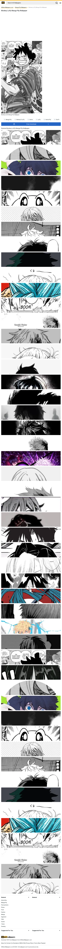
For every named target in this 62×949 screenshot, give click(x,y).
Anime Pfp (48, 119)
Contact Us (10, 943)
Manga (3, 914)
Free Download (31, 124)
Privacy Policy (29, 943)
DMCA (21, 943)
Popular (43, 943)
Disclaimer (16, 943)
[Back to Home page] (3, 3)
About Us (3, 943)
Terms (35, 943)
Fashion (3, 912)
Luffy (39, 119)
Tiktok (3, 924)
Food (2, 909)
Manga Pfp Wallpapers (21, 7)
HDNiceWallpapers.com (7, 7)
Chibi (2, 919)
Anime (31, 119)
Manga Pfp (8, 119)
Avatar (3, 921)
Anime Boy (4, 900)
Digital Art (3, 917)
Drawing (3, 926)
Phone (3, 907)
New (39, 943)
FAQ (24, 943)
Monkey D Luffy (20, 119)
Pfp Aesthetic (4, 905)
